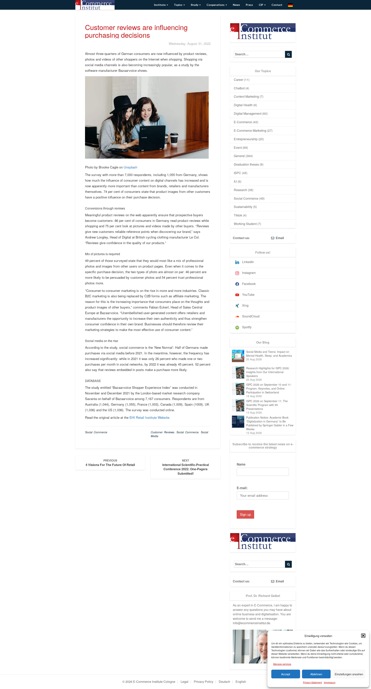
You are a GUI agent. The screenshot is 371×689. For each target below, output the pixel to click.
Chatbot (239, 88)
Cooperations (216, 4)
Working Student (245, 223)
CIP (261, 4)
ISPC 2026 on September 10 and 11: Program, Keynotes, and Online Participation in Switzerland (268, 388)
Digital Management (247, 113)
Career (238, 79)
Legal (184, 681)
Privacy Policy (203, 681)
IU (235, 181)
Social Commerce (96, 432)
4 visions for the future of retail (110, 462)
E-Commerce (243, 122)
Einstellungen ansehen (349, 674)
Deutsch (224, 681)
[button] (363, 636)
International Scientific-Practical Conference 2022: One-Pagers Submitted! (185, 467)
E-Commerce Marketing (250, 130)
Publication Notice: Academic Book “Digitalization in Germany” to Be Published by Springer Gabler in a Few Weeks (269, 423)
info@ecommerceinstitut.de (251, 623)
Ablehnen (316, 674)
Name (241, 464)
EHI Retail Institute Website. (149, 417)
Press (249, 4)
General (239, 156)
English (241, 681)
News (236, 4)
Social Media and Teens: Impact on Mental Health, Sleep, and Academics (269, 353)
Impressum (329, 682)
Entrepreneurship (246, 139)
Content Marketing (246, 96)
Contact (276, 4)
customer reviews (162, 432)
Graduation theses (246, 164)
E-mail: (242, 488)
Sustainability (243, 206)
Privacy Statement (312, 682)
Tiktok (238, 215)
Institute (160, 4)
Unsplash (130, 167)
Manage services (282, 664)
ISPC (237, 173)
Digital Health (243, 105)
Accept (285, 674)
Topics (178, 4)
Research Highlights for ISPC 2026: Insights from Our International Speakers (267, 372)
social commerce (187, 432)
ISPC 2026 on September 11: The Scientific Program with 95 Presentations (267, 405)
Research (240, 190)
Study (195, 4)
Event (238, 147)
